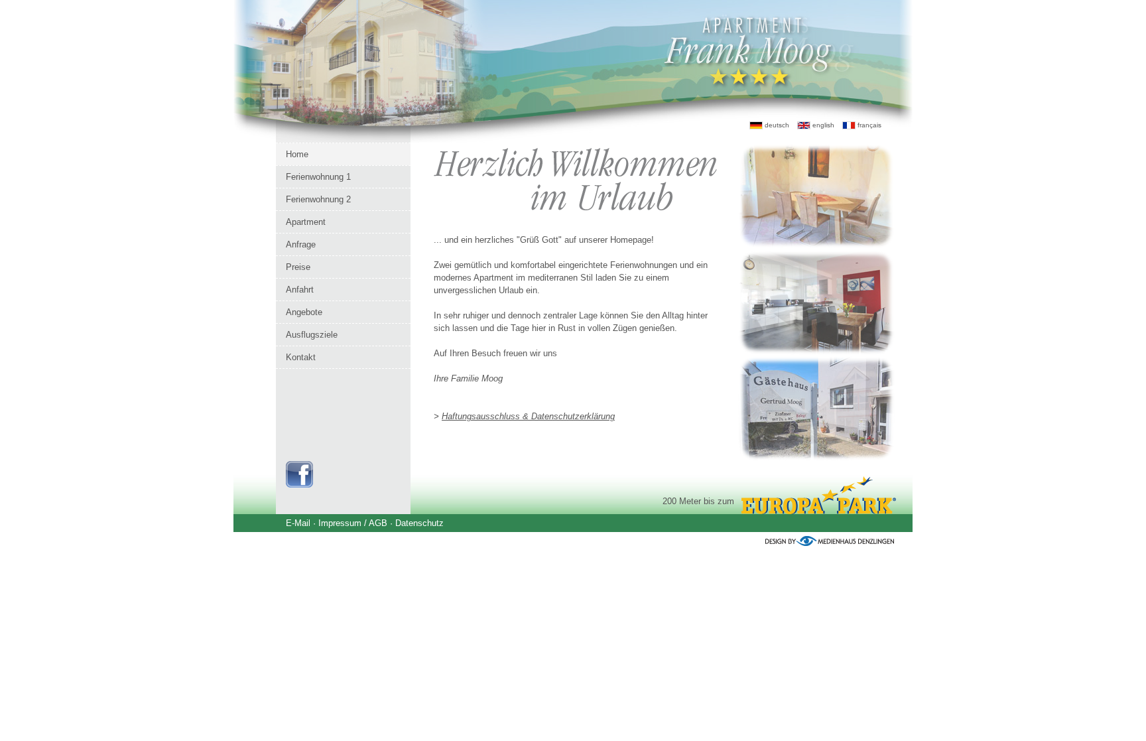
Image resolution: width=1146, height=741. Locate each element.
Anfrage (301, 244)
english (822, 125)
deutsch (776, 125)
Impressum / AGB (352, 523)
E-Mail (298, 523)
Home (297, 154)
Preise (298, 267)
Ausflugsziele (312, 335)
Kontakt (301, 357)
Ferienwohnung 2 (318, 199)
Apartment (306, 222)
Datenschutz (419, 523)
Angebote (304, 312)
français (868, 125)
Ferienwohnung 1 (318, 177)
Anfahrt (300, 290)
